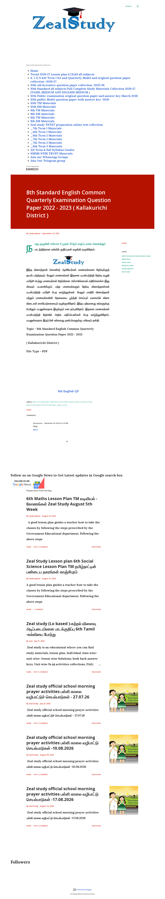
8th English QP (68, 391)
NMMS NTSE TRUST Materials (51, 153)
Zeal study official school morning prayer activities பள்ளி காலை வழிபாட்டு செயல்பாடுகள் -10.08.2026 (62, 743)
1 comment (38, 609)
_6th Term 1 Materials (46, 132)
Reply (35, 430)
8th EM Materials (42, 121)
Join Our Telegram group (47, 160)
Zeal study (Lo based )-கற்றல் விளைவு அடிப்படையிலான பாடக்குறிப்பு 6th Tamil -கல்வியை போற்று (61, 629)
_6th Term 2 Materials (46, 135)
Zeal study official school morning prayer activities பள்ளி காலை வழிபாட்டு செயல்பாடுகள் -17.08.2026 (62, 794)
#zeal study (126, 272)
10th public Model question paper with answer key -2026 (69, 99)
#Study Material (127, 269)
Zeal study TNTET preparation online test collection (66, 125)
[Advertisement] (82, 48)
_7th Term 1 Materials (46, 128)
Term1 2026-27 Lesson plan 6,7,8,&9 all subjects (62, 74)
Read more (96, 547)
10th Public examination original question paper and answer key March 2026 (84, 96)
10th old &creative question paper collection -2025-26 (67, 85)
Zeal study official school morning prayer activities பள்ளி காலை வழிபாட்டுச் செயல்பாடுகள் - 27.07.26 (60, 691)
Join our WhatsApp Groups (49, 157)
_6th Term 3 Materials (46, 146)
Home (34, 71)
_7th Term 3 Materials (46, 142)
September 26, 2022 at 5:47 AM (56, 423)
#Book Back (126, 259)
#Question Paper (128, 265)
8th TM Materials (42, 117)
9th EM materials (42, 114)
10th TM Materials (43, 103)
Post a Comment (41, 547)
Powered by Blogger (84, 890)
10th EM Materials (43, 107)
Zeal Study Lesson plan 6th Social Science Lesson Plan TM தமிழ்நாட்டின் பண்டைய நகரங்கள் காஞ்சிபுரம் (61, 566)
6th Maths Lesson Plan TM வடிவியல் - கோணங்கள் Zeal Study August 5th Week (61, 504)
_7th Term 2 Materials (46, 139)
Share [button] (124, 243)
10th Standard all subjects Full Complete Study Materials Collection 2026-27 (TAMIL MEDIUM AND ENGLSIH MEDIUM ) (82, 90)
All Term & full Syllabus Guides (52, 150)
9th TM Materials (42, 110)
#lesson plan (126, 262)
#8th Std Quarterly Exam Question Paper (136, 256)
